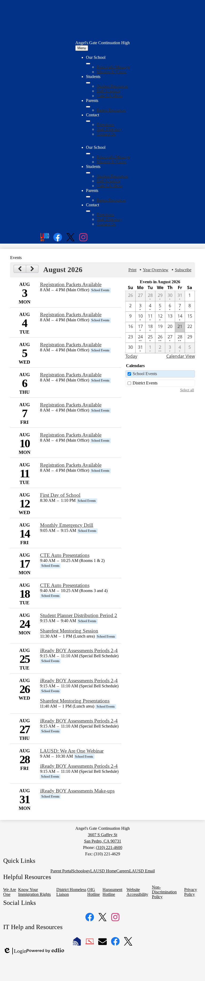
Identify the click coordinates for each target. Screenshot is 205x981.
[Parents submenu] (88, 107)
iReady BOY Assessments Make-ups (77, 791)
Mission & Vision (111, 71)
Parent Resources (111, 110)
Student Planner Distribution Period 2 (78, 615)
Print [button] (132, 270)
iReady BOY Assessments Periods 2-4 (79, 650)
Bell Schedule (108, 91)
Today (131, 356)
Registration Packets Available (70, 284)
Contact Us (106, 134)
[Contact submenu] (88, 121)
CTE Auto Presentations (64, 555)
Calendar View (180, 356)
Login (15, 951)
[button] (88, 153)
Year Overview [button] (155, 270)
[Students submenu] (88, 83)
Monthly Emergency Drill (66, 525)
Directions (105, 124)
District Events (145, 383)
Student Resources (112, 86)
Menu (81, 48)
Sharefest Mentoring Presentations (74, 701)
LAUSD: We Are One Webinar (72, 751)
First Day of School (60, 495)
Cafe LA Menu (109, 95)
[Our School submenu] (88, 63)
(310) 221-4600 (109, 847)
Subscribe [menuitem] (183, 270)
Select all (187, 390)
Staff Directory (109, 129)
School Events (145, 373)
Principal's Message (113, 67)
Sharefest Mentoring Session (69, 631)
